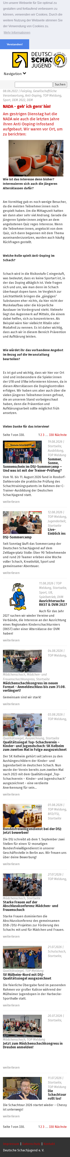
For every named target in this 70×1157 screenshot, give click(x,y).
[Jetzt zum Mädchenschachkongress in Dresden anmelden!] (22, 1026)
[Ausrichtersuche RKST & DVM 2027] (18, 596)
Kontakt (49, 1144)
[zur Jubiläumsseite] (59, 60)
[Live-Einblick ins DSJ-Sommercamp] (22, 522)
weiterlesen (11, 501)
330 (51, 435)
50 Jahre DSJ (40, 58)
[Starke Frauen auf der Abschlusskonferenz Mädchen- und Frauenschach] (22, 884)
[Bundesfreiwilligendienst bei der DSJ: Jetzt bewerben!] (22, 815)
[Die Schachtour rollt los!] (22, 1088)
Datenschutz (31, 1144)
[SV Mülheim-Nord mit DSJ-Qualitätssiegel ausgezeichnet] (22, 957)
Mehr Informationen (17, 32)
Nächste (61, 435)
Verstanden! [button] (15, 44)
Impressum (11, 1144)
